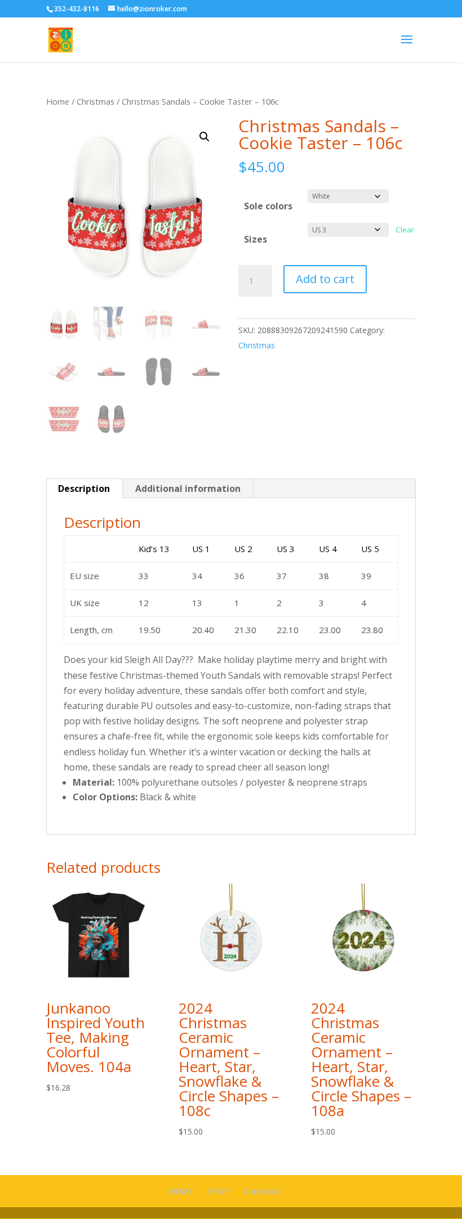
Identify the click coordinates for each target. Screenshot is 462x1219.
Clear (405, 230)
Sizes (255, 239)
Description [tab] (84, 488)
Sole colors (268, 206)
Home (57, 101)
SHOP (218, 1191)
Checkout (262, 1191)
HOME (181, 1191)
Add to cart (325, 278)
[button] (204, 137)
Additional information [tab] (188, 488)
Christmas (95, 101)
